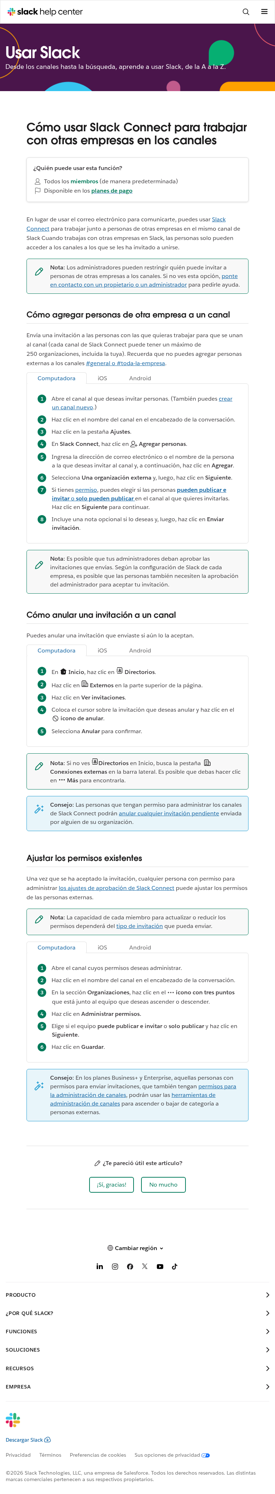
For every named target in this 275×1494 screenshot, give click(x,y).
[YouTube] (160, 1268)
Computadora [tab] (57, 378)
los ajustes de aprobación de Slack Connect (116, 888)
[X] (145, 1268)
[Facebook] (130, 1268)
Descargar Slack (24, 1440)
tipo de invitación (139, 926)
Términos (50, 1455)
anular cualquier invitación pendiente (169, 813)
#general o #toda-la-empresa (125, 363)
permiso (86, 490)
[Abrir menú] (264, 11)
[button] (111, 1185)
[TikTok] (175, 1268)
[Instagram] (115, 1268)
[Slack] (132, 1425)
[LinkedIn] (100, 1268)
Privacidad (18, 1455)
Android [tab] (140, 378)
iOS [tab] (102, 378)
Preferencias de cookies (98, 1455)
